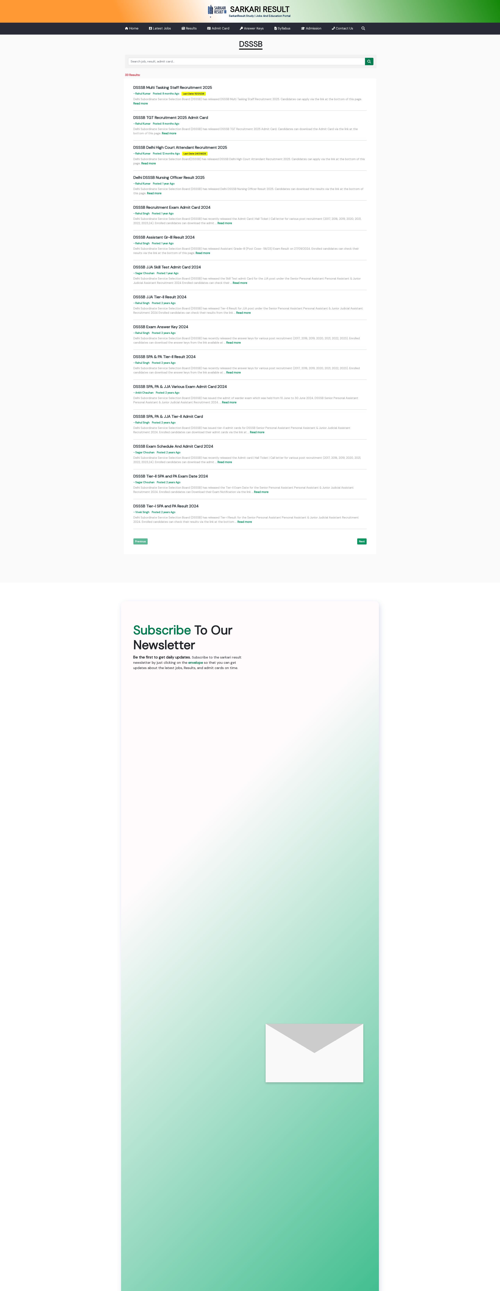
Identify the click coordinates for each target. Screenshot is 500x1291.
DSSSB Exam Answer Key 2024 (160, 326)
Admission (313, 28)
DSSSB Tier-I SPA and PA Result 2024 (166, 506)
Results (191, 28)
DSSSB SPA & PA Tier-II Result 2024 (164, 356)
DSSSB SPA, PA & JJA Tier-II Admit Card (168, 416)
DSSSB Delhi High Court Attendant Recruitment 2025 (180, 147)
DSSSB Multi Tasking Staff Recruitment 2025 (172, 87)
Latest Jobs (161, 28)
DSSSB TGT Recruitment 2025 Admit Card (170, 117)
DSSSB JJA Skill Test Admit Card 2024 (167, 267)
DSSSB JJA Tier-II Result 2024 (160, 296)
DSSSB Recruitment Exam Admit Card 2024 (172, 207)
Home (133, 28)
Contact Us (344, 28)
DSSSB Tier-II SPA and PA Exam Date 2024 (170, 476)
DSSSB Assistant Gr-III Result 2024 (164, 237)
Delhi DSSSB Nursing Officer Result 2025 (169, 177)
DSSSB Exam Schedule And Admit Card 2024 (173, 446)
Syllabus (283, 28)
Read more (140, 103)
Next (362, 541)
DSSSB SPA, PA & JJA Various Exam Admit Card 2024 (180, 386)
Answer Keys (253, 28)
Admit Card (220, 28)
